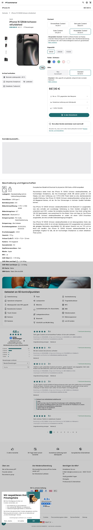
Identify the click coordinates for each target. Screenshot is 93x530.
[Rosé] (63, 61)
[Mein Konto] (87, 2)
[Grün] (58, 61)
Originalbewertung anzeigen (41, 342)
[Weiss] (68, 61)
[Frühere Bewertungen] (47, 432)
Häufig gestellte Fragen (70, 476)
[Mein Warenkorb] (90, 2)
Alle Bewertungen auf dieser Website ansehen (15, 345)
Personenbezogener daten (59, 517)
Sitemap (84, 517)
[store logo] (11, 2)
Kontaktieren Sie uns (69, 469)
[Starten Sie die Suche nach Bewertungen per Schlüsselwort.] (28, 367)
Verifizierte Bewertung (85, 331)
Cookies (45, 517)
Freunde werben (7, 472)
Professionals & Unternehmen (71, 481)
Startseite (5, 13)
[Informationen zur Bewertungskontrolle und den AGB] (24, 341)
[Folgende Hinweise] (76, 432)
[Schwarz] (49, 61)
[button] (46, 522)
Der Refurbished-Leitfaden (40, 474)
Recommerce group (8, 474)
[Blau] (54, 61)
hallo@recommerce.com (74, 472)
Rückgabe (66, 479)
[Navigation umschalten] (2, 2)
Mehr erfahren (52, 42)
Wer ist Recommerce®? (9, 469)
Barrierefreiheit (74, 517)
